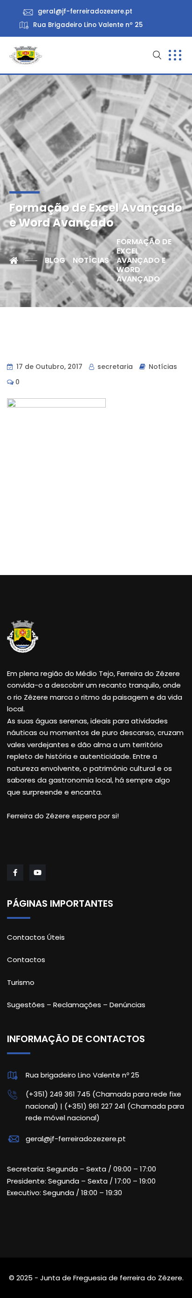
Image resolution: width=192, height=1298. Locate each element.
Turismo (20, 982)
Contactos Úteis (36, 937)
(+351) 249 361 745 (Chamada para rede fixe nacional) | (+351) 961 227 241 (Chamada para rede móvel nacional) (105, 1106)
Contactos (26, 959)
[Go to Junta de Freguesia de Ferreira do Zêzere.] (23, 260)
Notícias (163, 366)
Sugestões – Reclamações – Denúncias (76, 1005)
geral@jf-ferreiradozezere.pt (76, 1139)
